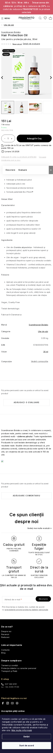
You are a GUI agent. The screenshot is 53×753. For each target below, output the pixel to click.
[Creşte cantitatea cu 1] (11, 138)
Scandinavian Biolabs (11, 32)
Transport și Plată (9, 671)
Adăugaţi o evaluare (26, 402)
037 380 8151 (11, 684)
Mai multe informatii (21, 730)
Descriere (10, 170)
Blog (3, 653)
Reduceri (5, 637)
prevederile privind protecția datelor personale (26, 610)
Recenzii (5, 634)
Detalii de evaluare (31, 44)
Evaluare (23, 170)
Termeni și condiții (9, 665)
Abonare (43, 599)
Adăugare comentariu (26, 495)
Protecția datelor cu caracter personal (18, 668)
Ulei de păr (43, 331)
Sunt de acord (26, 745)
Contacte (5, 650)
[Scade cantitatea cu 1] (4, 138)
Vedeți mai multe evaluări (38, 528)
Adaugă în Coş (34, 138)
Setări (26, 736)
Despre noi (6, 631)
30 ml (45, 352)
